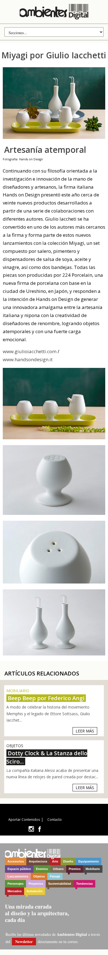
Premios (75, 869)
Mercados (14, 891)
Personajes (15, 883)
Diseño (68, 861)
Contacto (54, 819)
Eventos (42, 869)
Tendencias (84, 883)
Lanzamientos (17, 876)
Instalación (35, 891)
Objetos (39, 876)
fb (39, 829)
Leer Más (85, 731)
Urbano (58, 869)
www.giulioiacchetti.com (29, 351)
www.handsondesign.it (28, 359)
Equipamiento (88, 861)
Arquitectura (38, 861)
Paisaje (55, 876)
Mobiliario (93, 869)
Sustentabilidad (59, 883)
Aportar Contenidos (24, 819)
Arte (55, 861)
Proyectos (36, 883)
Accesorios (15, 861)
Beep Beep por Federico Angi (46, 698)
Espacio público (19, 869)
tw (31, 829)
